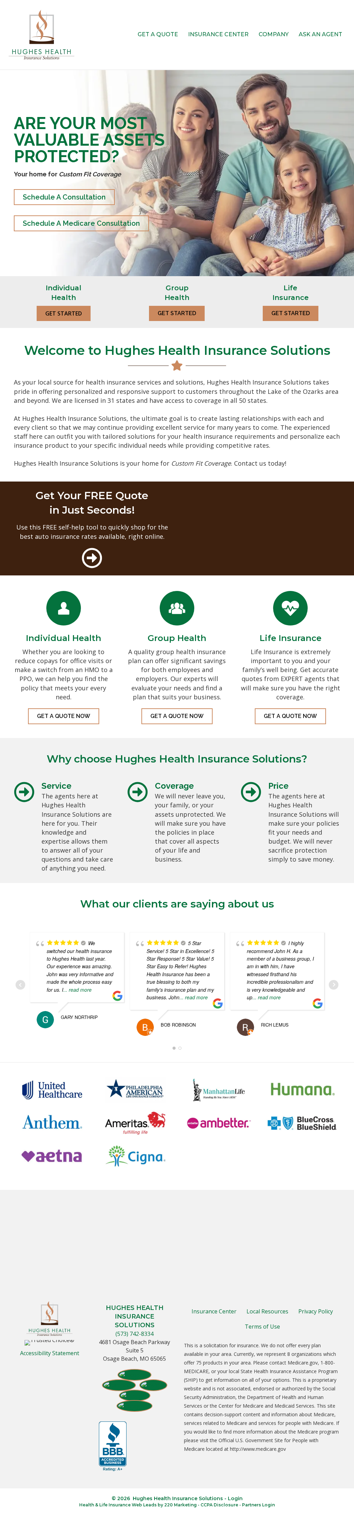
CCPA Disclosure (219, 1504)
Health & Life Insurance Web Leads (118, 1504)
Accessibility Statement (49, 1353)
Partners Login (258, 1504)
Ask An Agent (320, 34)
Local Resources (267, 1311)
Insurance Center (218, 34)
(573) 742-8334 (134, 1334)
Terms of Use (262, 1326)
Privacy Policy (315, 1311)
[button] (64, 197)
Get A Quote (158, 34)
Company (274, 34)
